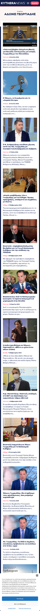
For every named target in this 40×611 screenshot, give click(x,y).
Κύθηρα (5, 205)
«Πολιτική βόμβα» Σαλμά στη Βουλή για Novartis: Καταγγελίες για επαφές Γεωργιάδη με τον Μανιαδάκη (19, 51)
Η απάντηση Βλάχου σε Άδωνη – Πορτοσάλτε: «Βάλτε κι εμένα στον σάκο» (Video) (18, 347)
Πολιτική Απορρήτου (25, 608)
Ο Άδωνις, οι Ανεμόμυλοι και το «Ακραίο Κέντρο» (16, 99)
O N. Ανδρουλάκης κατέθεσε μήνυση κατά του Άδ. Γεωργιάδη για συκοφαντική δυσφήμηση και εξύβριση (19, 147)
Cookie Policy (12, 608)
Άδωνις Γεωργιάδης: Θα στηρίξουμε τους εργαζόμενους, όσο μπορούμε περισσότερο (18, 495)
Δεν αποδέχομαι (20, 604)
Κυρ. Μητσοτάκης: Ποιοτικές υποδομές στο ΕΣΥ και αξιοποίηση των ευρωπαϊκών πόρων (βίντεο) (20, 396)
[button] (37, 575)
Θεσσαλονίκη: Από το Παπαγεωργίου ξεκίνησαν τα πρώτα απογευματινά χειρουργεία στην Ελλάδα (19, 299)
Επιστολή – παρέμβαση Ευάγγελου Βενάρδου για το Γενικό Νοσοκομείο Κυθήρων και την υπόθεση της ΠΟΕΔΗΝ (18, 249)
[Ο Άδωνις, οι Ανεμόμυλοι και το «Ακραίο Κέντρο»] (20, 83)
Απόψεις (5, 103)
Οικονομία (6, 549)
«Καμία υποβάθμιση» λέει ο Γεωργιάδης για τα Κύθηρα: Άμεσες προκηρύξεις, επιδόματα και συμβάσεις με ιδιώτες (20, 198)
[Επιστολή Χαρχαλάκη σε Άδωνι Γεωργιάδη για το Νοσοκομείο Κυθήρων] (20, 430)
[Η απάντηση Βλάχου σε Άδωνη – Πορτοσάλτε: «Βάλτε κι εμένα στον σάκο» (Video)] (20, 330)
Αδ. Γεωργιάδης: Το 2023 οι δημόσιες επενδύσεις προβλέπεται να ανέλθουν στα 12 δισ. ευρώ (19, 544)
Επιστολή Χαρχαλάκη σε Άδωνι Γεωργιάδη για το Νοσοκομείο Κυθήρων (16, 447)
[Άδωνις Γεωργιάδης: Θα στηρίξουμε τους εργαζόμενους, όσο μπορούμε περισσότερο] (20, 478)
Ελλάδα (5, 353)
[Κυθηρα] (13, 3)
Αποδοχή (20, 598)
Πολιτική (6, 57)
